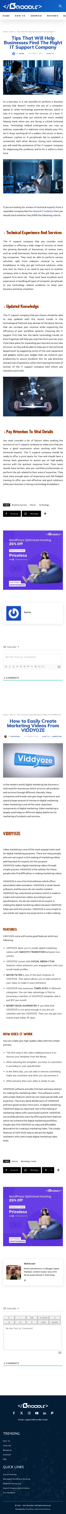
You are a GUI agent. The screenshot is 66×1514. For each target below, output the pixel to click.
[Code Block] (32, 666)
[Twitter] (21, 1413)
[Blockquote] (28, 666)
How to (12, 32)
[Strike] (17, 666)
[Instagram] (29, 1413)
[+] (43, 666)
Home (5, 32)
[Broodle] (22, 6)
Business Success (19, 505)
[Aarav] (14, 53)
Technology (44, 505)
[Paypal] (52, 1413)
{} (39, 666)
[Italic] (10, 666)
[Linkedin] (44, 1413)
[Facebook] (14, 1413)
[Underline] (13, 666)
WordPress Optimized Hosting (38, 1509)
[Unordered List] (24, 666)
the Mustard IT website (40, 211)
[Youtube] (37, 1413)
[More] (45, 514)
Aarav (21, 53)
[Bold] (6, 666)
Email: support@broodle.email (33, 1419)
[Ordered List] (21, 666)
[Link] (35, 666)
